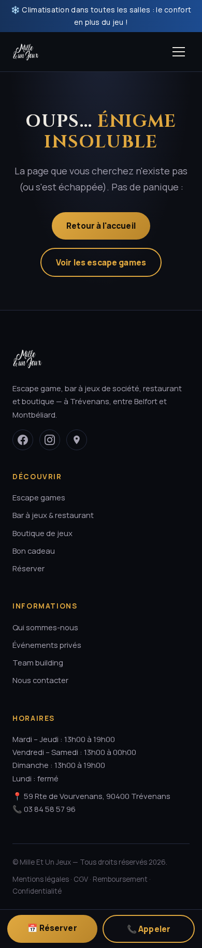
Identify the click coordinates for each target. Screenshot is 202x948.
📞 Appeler (148, 929)
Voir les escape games (101, 262)
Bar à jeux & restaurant (53, 515)
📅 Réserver (52, 928)
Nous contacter (40, 680)
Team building (37, 662)
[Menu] (179, 52)
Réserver (28, 568)
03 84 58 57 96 (50, 809)
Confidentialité (37, 891)
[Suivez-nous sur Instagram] (49, 439)
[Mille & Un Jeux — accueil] (25, 51)
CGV (81, 879)
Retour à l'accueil (101, 225)
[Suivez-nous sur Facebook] (22, 439)
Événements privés (46, 645)
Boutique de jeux (42, 533)
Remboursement (120, 879)
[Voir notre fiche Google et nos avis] (76, 439)
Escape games (38, 497)
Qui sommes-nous (45, 627)
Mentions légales (40, 879)
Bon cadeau (33, 550)
